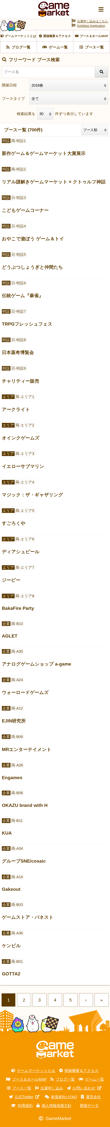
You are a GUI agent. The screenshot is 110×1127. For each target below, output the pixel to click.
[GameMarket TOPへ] (55, 1050)
